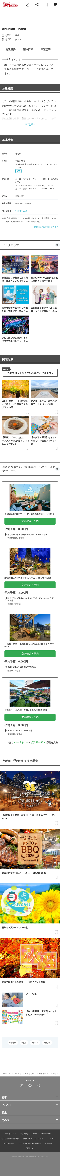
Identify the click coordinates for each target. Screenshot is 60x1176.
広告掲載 (48, 1143)
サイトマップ (10, 1133)
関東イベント (44, 1073)
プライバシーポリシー (41, 1133)
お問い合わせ (8, 1143)
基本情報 (7, 140)
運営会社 (30, 1148)
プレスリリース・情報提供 (30, 1143)
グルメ (35, 1042)
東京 (24, 1042)
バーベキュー (21, 742)
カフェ (48, 1042)
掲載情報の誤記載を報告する (46, 227)
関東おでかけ (30, 1073)
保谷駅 (13, 1042)
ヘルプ (52, 1138)
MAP (18, 171)
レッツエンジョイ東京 (12, 1073)
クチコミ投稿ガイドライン (34, 1138)
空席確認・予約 (30, 521)
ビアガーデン (37, 742)
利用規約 (24, 1133)
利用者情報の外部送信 (9, 1138)
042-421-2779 (21, 210)
